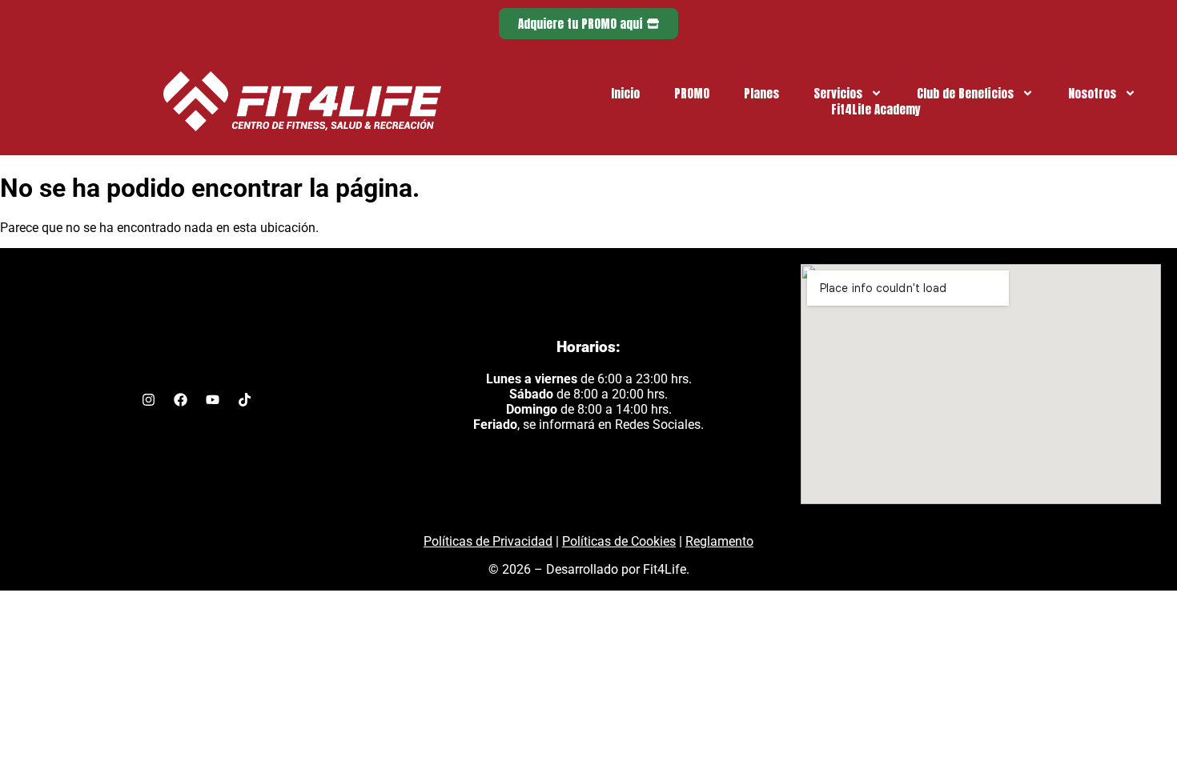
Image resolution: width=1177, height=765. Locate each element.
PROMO (691, 94)
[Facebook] (180, 400)
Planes (761, 94)
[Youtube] (212, 400)
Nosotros (1092, 94)
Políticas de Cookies (619, 541)
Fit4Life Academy (876, 110)
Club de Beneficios (965, 94)
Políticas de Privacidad (488, 541)
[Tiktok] (244, 400)
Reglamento (719, 541)
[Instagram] (148, 400)
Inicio (625, 94)
